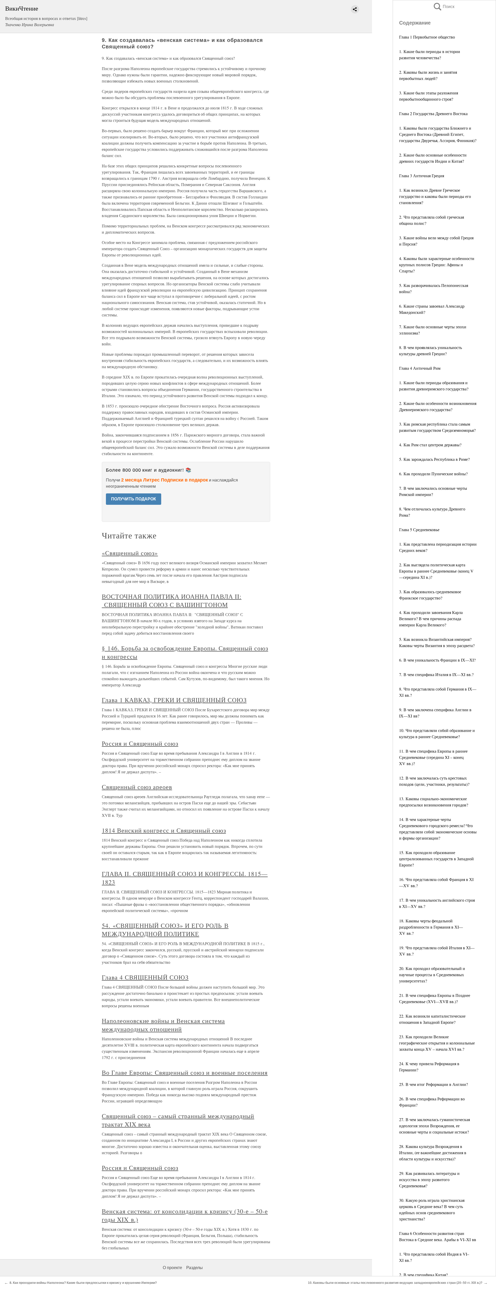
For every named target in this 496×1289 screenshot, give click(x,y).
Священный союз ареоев (137, 787)
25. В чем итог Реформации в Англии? (433, 1084)
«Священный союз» (130, 553)
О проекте (172, 1267)
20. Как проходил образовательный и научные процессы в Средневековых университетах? (432, 974)
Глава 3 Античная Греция (421, 175)
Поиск (443, 6)
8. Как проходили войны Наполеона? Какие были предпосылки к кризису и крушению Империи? (83, 1283)
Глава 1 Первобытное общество (427, 37)
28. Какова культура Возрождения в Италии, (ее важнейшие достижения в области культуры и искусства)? (432, 1152)
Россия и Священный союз (140, 743)
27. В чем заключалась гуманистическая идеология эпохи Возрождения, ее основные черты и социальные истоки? (434, 1126)
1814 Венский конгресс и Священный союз (164, 830)
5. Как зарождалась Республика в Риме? (434, 459)
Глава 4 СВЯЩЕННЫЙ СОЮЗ (145, 977)
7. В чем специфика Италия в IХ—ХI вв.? (436, 674)
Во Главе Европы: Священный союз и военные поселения (185, 1072)
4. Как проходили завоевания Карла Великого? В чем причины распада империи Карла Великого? (431, 618)
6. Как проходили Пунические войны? (433, 473)
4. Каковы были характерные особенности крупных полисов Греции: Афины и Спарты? (436, 264)
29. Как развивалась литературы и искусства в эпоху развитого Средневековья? (429, 1179)
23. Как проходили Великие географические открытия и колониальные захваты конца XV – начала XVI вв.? (437, 1043)
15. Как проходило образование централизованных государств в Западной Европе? (436, 859)
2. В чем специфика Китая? (423, 1274)
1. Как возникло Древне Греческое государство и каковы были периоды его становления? (435, 196)
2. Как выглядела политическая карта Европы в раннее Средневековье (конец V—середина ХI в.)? (436, 571)
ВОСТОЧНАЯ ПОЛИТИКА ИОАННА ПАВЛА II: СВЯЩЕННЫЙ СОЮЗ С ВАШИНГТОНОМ (172, 600)
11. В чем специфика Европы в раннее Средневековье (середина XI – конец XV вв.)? (433, 757)
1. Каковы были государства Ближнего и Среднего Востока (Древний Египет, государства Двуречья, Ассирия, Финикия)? (437, 134)
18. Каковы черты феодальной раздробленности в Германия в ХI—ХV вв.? (431, 927)
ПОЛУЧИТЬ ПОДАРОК (133, 499)
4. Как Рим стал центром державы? (430, 444)
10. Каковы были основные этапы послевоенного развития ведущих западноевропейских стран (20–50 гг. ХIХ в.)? (395, 1283)
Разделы (194, 1267)
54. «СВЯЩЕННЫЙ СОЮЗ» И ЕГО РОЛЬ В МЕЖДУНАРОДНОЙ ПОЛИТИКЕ (165, 929)
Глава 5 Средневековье (419, 529)
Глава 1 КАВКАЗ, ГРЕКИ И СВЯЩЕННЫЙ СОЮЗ (174, 700)
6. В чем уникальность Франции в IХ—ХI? (437, 660)
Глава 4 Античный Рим (419, 368)
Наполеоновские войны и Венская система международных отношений (163, 1025)
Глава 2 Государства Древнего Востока (433, 113)
